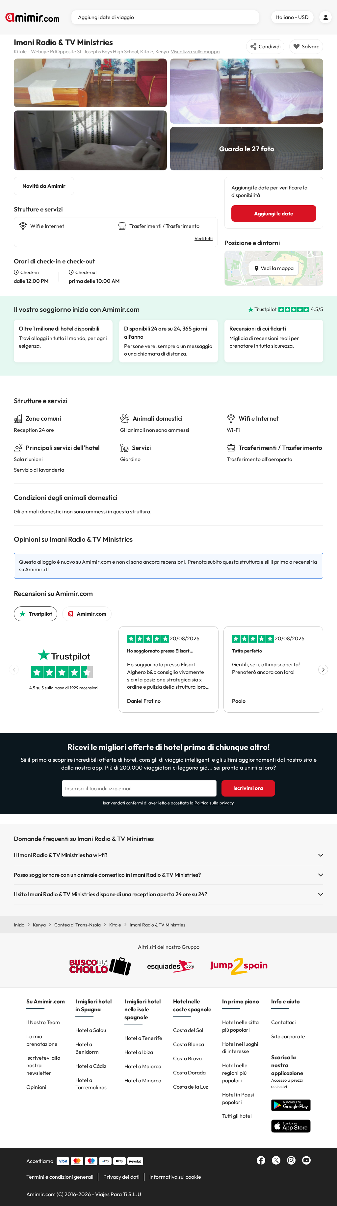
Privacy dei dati (121, 1176)
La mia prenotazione (42, 1040)
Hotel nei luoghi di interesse (240, 1048)
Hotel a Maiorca (142, 1066)
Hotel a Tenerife (143, 1038)
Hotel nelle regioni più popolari (234, 1073)
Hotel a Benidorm (87, 1048)
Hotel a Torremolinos (91, 1084)
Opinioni (36, 1087)
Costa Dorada (189, 1072)
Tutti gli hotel (237, 1116)
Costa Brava (187, 1058)
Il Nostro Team (43, 1022)
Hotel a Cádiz (90, 1066)
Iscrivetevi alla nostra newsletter (43, 1065)
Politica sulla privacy (214, 802)
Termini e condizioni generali (59, 1176)
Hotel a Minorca (142, 1080)
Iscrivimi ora (248, 788)
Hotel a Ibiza (138, 1052)
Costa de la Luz (190, 1086)
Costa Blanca (188, 1044)
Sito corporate (288, 1036)
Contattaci (283, 1022)
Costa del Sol (188, 1030)
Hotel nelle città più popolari (240, 1026)
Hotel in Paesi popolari (238, 1098)
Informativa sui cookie (175, 1176)
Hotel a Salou (90, 1030)
